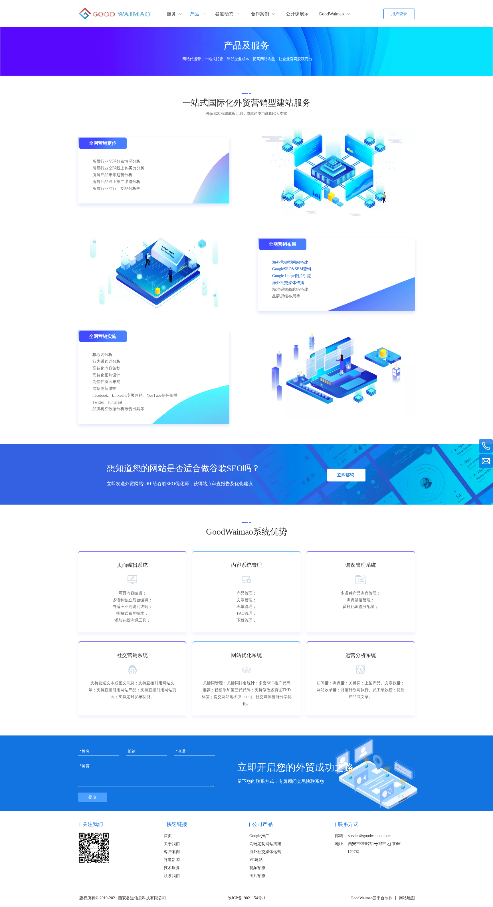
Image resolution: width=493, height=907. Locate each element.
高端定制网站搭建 (265, 844)
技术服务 (172, 868)
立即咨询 (346, 475)
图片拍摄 (257, 876)
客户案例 (172, 852)
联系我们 (172, 876)
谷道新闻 (172, 860)
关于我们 (172, 844)
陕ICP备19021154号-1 (246, 898)
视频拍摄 (257, 868)
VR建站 (256, 860)
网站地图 (407, 898)
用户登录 (399, 14)
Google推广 (259, 836)
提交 (92, 797)
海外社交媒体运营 (265, 852)
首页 (168, 836)
